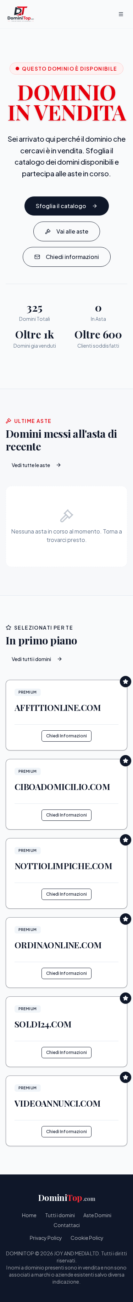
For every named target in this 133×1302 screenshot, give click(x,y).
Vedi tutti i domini (31, 659)
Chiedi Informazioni (66, 735)
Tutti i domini (60, 1215)
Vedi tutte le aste (31, 465)
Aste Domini (97, 1215)
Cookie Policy (87, 1238)
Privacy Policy (46, 1238)
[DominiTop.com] (20, 14)
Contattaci (67, 1225)
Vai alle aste (72, 231)
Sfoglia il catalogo (61, 206)
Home (29, 1215)
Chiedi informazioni (72, 256)
